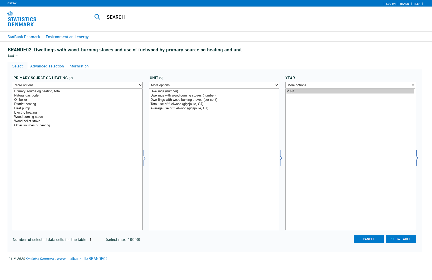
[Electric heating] (78, 113)
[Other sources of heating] (78, 125)
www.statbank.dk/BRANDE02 (82, 258)
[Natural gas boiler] (78, 96)
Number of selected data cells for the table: (50, 239)
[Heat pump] (78, 108)
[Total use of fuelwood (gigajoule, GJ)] (214, 104)
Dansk (404, 4)
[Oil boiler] (78, 100)
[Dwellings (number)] (214, 91)
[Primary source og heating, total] (78, 91)
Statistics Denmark (40, 258)
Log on (391, 4)
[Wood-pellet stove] (78, 121)
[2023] (350, 91)
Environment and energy (67, 36)
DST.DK (12, 3)
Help (417, 4)
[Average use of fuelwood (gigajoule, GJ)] (214, 108)
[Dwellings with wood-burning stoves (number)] (214, 96)
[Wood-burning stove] (78, 117)
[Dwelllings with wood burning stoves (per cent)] (214, 100)
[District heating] (78, 104)
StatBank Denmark (24, 36)
